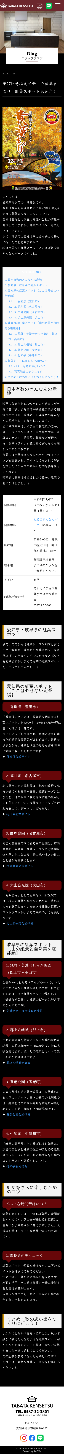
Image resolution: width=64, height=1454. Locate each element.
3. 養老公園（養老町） (26, 349)
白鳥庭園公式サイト (20, 866)
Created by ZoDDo (32, 1451)
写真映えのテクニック (26, 371)
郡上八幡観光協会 (18, 1062)
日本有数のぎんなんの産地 (23, 279)
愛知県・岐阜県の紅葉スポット (25, 285)
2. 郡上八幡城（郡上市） (27, 344)
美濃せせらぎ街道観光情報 (24, 1010)
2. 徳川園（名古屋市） (26, 306)
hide (38, 271)
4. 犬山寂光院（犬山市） (27, 317)
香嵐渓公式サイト (18, 756)
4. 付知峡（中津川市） (26, 355)
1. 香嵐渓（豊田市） (24, 301)
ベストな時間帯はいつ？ (27, 366)
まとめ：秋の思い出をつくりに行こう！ (31, 376)
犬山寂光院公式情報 (20, 923)
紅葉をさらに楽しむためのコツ (25, 360)
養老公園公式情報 (18, 1114)
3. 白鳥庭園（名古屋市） (27, 312)
